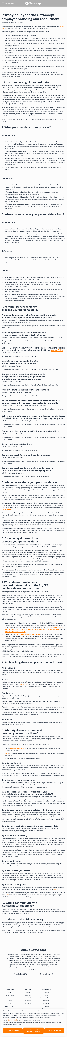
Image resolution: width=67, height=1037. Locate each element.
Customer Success (46, 998)
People (10, 1000)
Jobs (9, 1003)
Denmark (28, 995)
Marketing (46, 1000)
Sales (46, 995)
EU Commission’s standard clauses (28, 634)
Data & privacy (9, 1006)
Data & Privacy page (17, 748)
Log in (7, 753)
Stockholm (28, 1003)
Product (46, 1006)
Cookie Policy (12, 1020)
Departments (10, 995)
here (56, 889)
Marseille (28, 1000)
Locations (10, 998)
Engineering (46, 1003)
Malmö (28, 992)
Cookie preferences (54, 1030)
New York (28, 998)
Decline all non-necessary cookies (33, 1030)
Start (9, 992)
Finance (46, 992)
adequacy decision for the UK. (15, 631)
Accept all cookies (13, 1030)
